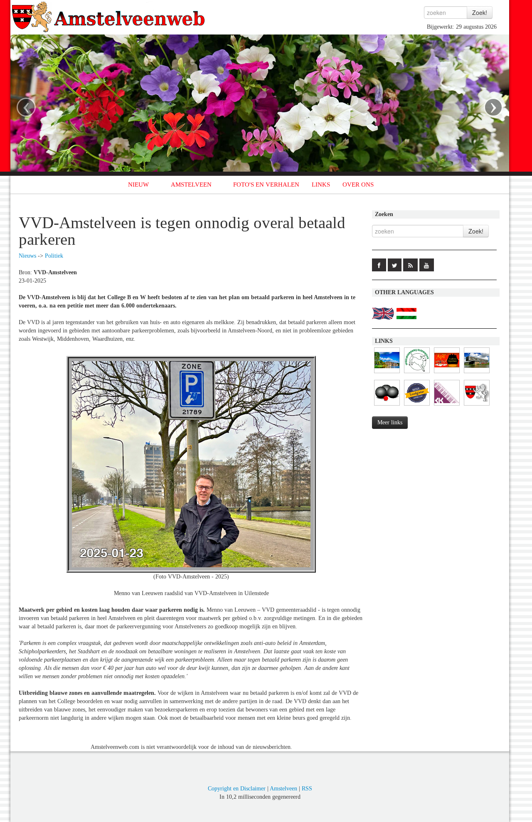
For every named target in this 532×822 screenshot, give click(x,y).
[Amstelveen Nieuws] (477, 406)
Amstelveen (283, 788)
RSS (307, 788)
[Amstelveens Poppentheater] (447, 373)
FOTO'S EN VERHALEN (266, 184)
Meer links (389, 422)
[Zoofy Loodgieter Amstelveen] (417, 406)
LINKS (321, 184)
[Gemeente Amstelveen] (387, 373)
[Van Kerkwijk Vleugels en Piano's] (447, 406)
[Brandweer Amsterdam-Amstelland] (477, 373)
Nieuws (27, 256)
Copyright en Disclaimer (237, 788)
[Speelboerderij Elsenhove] (417, 373)
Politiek (54, 256)
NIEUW (138, 184)
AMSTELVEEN (191, 184)
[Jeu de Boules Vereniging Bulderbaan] (387, 406)
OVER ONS (358, 184)
